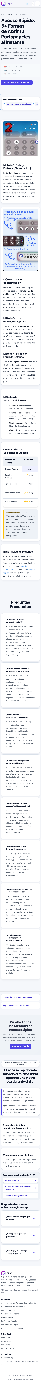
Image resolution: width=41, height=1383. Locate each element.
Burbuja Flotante (21, 1180)
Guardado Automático (10, 1314)
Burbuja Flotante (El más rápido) (19, 104)
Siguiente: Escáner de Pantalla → (17, 1005)
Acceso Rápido (7, 1317)
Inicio (3, 14)
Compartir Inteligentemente (21, 1195)
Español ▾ (26, 3)
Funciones (10, 14)
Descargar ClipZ (7, 1358)
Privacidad (5, 1345)
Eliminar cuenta (7, 1348)
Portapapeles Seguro (9, 1325)
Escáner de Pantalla (9, 1321)
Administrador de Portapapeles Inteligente (21, 1188)
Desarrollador (6, 1341)
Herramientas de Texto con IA (13, 1307)
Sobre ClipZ (6, 1338)
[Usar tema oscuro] (33, 3)
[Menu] (37, 3)
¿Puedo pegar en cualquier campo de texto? (17, 1252)
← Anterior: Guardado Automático (17, 997)
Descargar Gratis (20, 1046)
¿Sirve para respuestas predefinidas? (16, 1235)
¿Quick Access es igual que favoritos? (18, 1218)
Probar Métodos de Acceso (17, 82)
